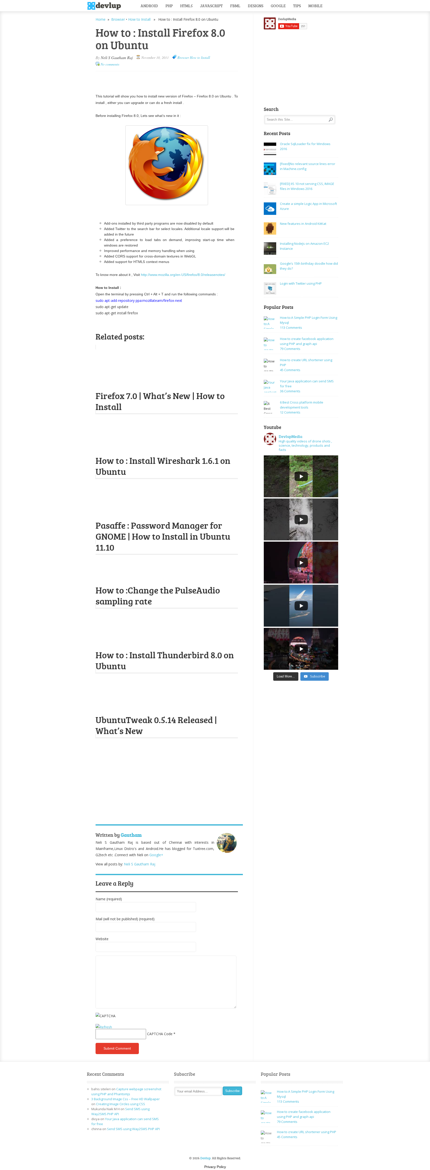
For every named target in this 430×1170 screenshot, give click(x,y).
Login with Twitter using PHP (301, 283)
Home (101, 19)
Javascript (211, 5)
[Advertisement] (154, 80)
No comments (110, 64)
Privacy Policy (215, 1167)
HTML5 (186, 5)
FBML (235, 5)
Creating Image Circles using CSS (120, 1104)
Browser (118, 19)
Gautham (131, 834)
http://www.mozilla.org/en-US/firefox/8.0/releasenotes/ (183, 275)
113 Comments (291, 327)
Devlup (106, 6)
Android (149, 5)
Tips (297, 5)
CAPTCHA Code (159, 1033)
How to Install (139, 19)
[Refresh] (104, 1027)
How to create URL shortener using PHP (306, 1132)
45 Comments (290, 370)
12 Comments (290, 412)
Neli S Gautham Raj (117, 57)
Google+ (156, 854)
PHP (169, 5)
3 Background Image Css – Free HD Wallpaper (125, 1099)
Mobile (315, 5)
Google (278, 5)
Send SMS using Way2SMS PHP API (133, 1129)
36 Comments (290, 391)
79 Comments (290, 348)
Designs (255, 5)
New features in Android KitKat (303, 223)
